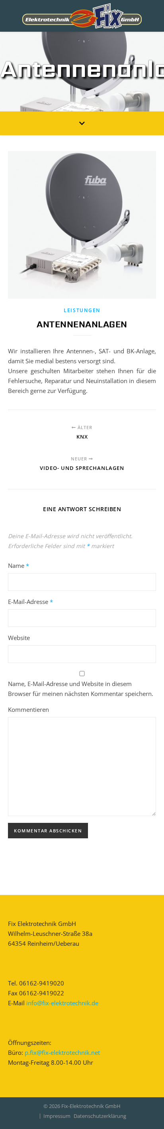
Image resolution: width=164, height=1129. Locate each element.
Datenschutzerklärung (100, 1115)
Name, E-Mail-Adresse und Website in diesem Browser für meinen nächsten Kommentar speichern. (80, 689)
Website (19, 638)
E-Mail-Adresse (30, 602)
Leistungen (82, 310)
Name (18, 565)
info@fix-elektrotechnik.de (62, 1003)
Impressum (56, 1115)
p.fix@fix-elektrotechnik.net (62, 1052)
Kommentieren (28, 709)
